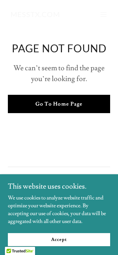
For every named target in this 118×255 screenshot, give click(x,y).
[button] (103, 14)
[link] (35, 15)
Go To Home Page (58, 104)
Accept (59, 239)
